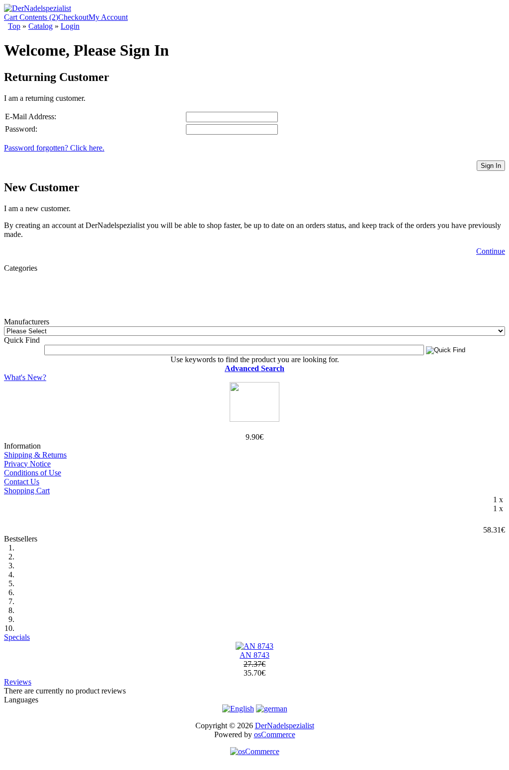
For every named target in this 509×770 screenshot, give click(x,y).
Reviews (17, 682)
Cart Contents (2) (31, 17)
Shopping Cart (27, 490)
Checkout (73, 17)
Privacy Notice (27, 464)
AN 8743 (254, 655)
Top (14, 26)
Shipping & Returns (35, 455)
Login (70, 26)
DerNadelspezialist (284, 725)
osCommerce (274, 734)
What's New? (25, 377)
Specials (17, 637)
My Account (108, 17)
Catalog (40, 26)
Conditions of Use (32, 472)
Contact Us (21, 481)
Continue (490, 251)
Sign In (491, 165)
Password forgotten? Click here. (54, 148)
